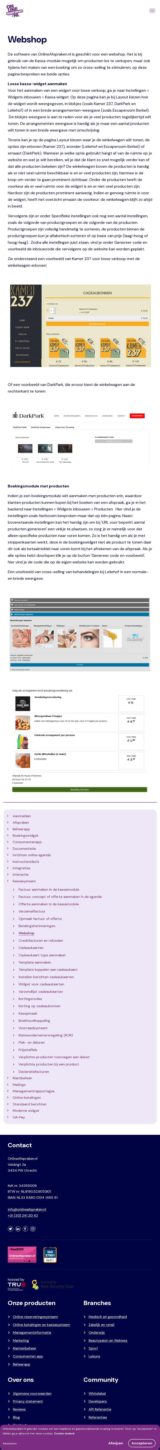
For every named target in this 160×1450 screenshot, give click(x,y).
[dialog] (80, 1437)
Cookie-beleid (64, 1433)
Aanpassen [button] (10, 1443)
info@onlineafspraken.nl (27, 1209)
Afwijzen (115, 1443)
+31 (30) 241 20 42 (23, 1215)
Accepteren (142, 1443)
